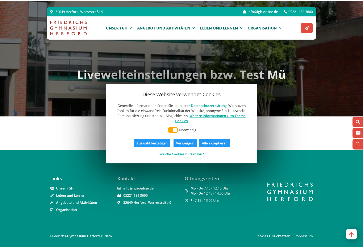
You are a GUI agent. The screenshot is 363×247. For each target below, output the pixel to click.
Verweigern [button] (185, 143)
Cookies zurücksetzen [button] (272, 236)
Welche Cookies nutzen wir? (181, 154)
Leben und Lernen (219, 28)
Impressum (304, 236)
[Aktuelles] (357, 133)
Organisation (262, 28)
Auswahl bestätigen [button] (152, 143)
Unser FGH (117, 28)
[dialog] (181, 123)
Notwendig (187, 130)
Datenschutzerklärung (209, 105)
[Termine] (357, 144)
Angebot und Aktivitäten (163, 28)
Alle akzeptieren (215, 143)
